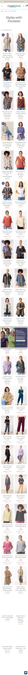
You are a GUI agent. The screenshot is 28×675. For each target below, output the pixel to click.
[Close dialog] (26, 328)
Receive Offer (19, 342)
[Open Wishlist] (25, 672)
